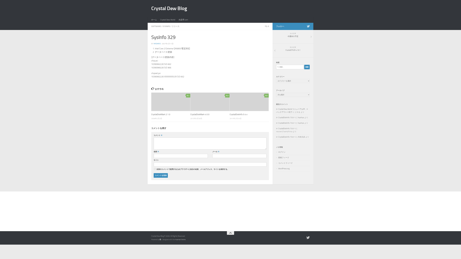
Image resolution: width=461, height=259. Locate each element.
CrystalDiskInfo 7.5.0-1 (286, 117)
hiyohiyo (157, 44)
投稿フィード (283, 157)
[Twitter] (308, 26)
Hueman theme (180, 239)
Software (156, 26)
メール (215, 152)
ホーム (154, 20)
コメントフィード (285, 163)
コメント (158, 135)
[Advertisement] (230, 209)
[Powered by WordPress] (160, 239)
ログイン (281, 152)
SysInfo (166, 26)
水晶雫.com (183, 20)
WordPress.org (284, 169)
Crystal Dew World (167, 20)
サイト (156, 160)
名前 (156, 152)
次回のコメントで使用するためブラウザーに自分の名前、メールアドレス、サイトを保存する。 (193, 169)
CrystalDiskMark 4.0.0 (199, 114)
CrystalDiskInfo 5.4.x (238, 114)
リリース (175, 26)
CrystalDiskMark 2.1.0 (160, 114)
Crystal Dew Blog (169, 8)
